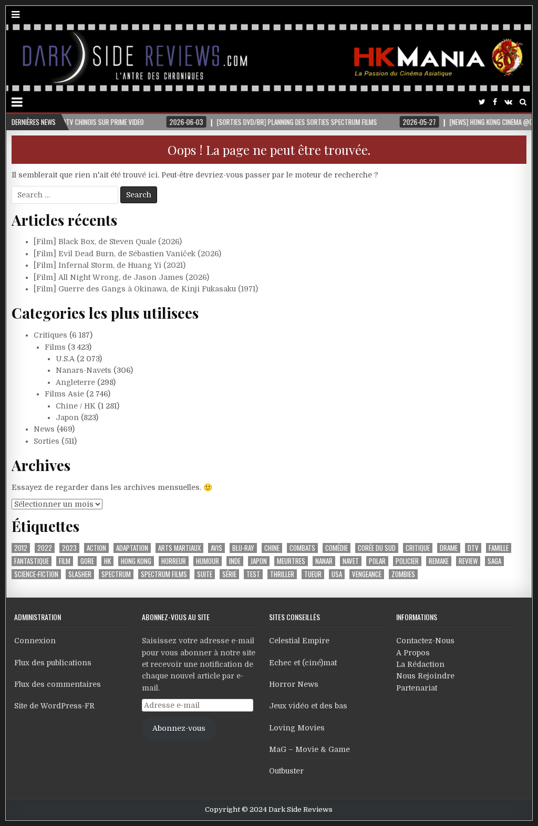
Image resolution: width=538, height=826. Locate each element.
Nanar (324, 561)
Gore (87, 561)
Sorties (46, 441)
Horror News (293, 684)
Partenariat (416, 688)
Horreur (173, 561)
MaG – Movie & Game (309, 749)
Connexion (35, 640)
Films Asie (64, 394)
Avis (216, 548)
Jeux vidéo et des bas (308, 706)
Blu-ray (243, 548)
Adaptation (132, 548)
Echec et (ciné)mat (303, 662)
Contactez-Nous (425, 640)
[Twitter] (482, 102)
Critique (418, 548)
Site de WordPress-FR (54, 706)
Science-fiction (36, 574)
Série (229, 574)
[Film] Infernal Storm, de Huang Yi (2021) (109, 265)
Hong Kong (136, 561)
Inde (235, 561)
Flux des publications (52, 662)
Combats (302, 548)
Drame (449, 548)
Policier (407, 561)
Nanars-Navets (83, 370)
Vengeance (366, 574)
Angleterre (75, 382)
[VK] (508, 102)
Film (64, 561)
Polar (377, 561)
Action (96, 548)
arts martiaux (179, 548)
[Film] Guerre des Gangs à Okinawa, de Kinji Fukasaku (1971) (146, 289)
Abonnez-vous (178, 728)
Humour (207, 561)
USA (337, 574)
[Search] (523, 102)
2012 (20, 548)
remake (439, 561)
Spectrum (116, 574)
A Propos (413, 653)
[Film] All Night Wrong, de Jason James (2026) (121, 277)
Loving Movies (297, 728)
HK (107, 561)
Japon (67, 417)
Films (55, 347)
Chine (272, 548)
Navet (351, 561)
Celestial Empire (299, 640)
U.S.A (65, 358)
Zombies (403, 574)
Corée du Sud (377, 548)
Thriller (282, 574)
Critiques (50, 335)
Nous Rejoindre (425, 676)
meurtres (291, 561)
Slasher (79, 574)
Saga (494, 561)
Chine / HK (76, 406)
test (253, 574)
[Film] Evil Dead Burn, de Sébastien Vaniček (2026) (127, 253)
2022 (44, 548)
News (44, 429)
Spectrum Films (164, 574)
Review (468, 561)
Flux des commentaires (57, 684)
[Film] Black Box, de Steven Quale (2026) (108, 241)
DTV (473, 548)
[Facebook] (495, 102)
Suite (204, 574)
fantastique (31, 561)
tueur (313, 574)
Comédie (336, 548)
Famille (499, 548)
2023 (69, 548)
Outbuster (286, 771)
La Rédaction (420, 664)
